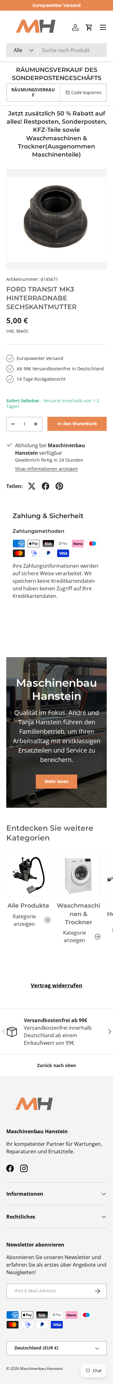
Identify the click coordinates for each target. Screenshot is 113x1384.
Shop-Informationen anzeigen (46, 469)
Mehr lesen (56, 781)
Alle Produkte (28, 905)
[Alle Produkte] (28, 874)
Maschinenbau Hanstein (41, 1368)
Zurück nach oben (56, 1065)
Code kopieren (86, 92)
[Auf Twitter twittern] (32, 486)
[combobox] (56, 50)
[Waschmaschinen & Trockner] (78, 874)
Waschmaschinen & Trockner (78, 914)
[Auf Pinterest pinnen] (59, 486)
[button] (89, 27)
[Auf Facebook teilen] (45, 486)
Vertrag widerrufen (56, 985)
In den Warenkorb (77, 423)
